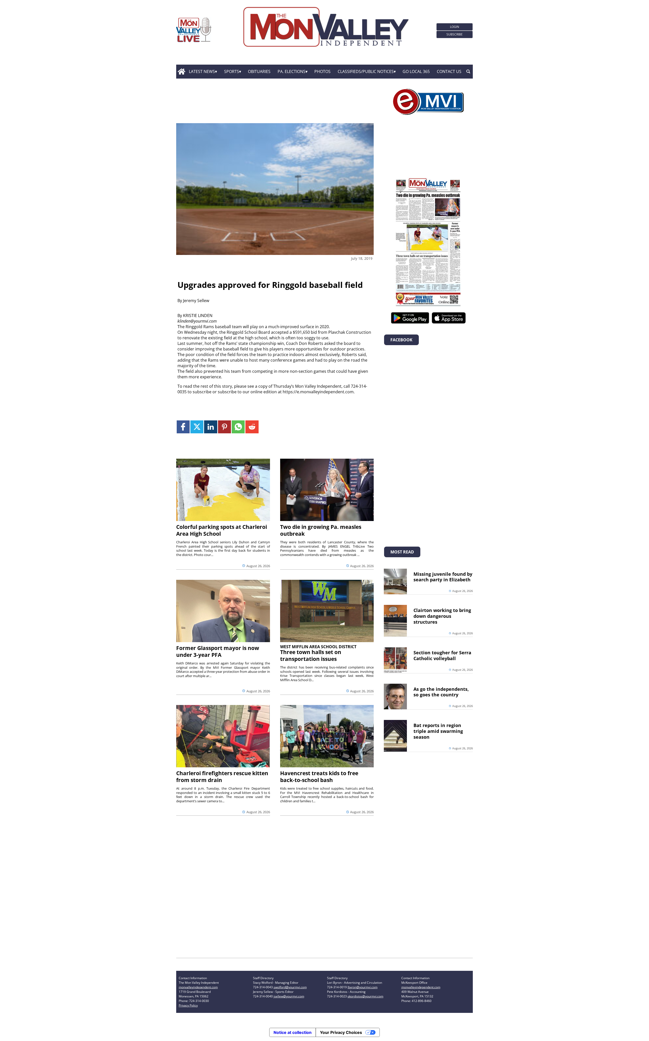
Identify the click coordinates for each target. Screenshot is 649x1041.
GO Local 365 (416, 71)
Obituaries (259, 71)
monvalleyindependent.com (198, 987)
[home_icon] (181, 72)
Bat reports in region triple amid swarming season (438, 731)
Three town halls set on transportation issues (310, 655)
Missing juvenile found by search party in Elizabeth (442, 577)
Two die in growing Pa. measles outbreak (320, 530)
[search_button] (468, 72)
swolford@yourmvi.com (290, 987)
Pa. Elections (291, 71)
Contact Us (449, 71)
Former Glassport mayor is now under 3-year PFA (217, 651)
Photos (322, 71)
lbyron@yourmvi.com (362, 987)
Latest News (202, 71)
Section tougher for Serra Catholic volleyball (442, 655)
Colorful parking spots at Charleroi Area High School (221, 530)
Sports (231, 71)
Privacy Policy (188, 1005)
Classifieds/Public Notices (366, 71)
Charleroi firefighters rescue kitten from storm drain (222, 777)
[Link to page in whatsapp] (238, 426)
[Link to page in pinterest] (224, 426)
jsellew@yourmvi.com (289, 996)
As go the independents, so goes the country (441, 692)
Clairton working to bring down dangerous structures (442, 616)
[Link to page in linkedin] (210, 426)
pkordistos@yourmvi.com (365, 996)
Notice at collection (293, 1032)
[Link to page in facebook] (183, 426)
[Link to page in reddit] (251, 426)
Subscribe (454, 34)
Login (454, 27)
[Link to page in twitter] (196, 426)
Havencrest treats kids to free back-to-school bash (319, 777)
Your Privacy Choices (341, 1032)
